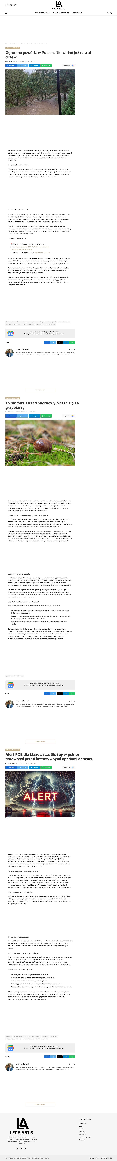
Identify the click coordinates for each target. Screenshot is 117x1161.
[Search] (111, 13)
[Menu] (6, 13)
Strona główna (83, 1123)
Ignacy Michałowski (10, 61)
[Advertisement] (58, 27)
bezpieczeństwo (18, 1036)
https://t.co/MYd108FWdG (25, 247)
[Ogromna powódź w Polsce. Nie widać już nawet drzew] (40, 92)
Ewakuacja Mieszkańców (13, 322)
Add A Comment (40, 390)
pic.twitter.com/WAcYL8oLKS (21, 250)
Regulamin (82, 1140)
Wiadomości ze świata (61, 13)
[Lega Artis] (58, 5)
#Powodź (38, 247)
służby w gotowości (34, 1039)
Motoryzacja (77, 13)
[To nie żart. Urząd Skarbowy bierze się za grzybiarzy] (40, 443)
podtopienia (54, 1036)
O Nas (81, 1126)
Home (6, 43)
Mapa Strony (82, 1134)
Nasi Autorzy (82, 1131)
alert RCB (8, 1036)
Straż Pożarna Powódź (28, 324)
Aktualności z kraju (42, 13)
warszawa (44, 1039)
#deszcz (46, 247)
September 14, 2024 (42, 252)
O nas (97, 1158)
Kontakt (81, 1129)
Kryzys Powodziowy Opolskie (48, 322)
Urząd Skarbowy (18, 676)
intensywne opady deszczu (30, 322)
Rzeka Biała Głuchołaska (13, 324)
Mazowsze (46, 1036)
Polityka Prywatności (85, 1137)
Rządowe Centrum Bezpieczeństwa (16, 1039)
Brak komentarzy (31, 61)
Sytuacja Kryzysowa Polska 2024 (46, 324)
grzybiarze (9, 676)
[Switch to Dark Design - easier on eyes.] (108, 13)
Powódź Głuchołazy (64, 322)
